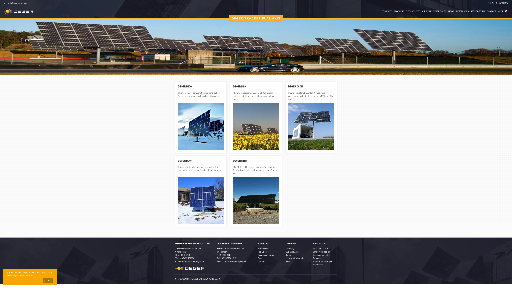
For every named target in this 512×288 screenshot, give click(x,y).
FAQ (260, 258)
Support (426, 11)
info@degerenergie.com (18, 3)
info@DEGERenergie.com (193, 261)
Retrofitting (478, 11)
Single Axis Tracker (321, 251)
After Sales (263, 248)
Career (288, 255)
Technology (413, 11)
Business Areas (292, 251)
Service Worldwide (266, 255)
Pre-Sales (262, 251)
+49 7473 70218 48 (501, 3)
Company (387, 11)
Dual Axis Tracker (320, 248)
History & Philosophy (295, 258)
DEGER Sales (439, 11)
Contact (491, 11)
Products (398, 11)
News (451, 11)
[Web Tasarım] (297, 279)
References (462, 11)
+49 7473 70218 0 (187, 258)
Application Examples (323, 261)
